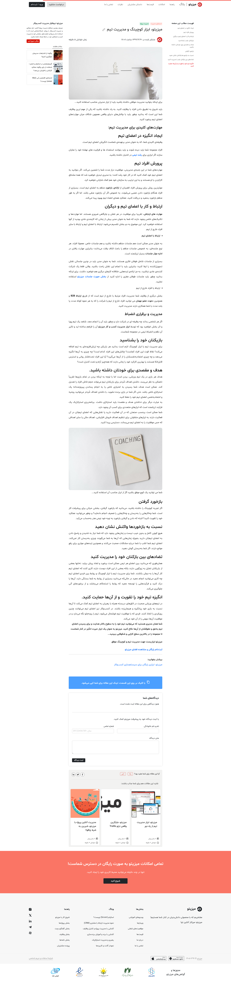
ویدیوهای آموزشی (136, 917)
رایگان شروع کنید (33, 41)
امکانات (161, 4)
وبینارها (140, 923)
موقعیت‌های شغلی (135, 928)
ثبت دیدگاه (78, 760)
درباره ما (140, 940)
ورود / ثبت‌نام (37, 4)
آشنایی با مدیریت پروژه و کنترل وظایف (98, 928)
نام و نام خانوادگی (151, 726)
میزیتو (199, 958)
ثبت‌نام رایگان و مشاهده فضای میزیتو (143, 649)
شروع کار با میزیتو (62, 917)
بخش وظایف (64, 934)
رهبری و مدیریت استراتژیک (103, 940)
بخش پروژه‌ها (64, 923)
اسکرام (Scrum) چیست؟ (103, 917)
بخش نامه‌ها (64, 940)
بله (130, 774)
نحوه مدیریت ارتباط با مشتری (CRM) (99, 923)
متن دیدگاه (154, 738)
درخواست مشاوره (56, 4)
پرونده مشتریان (63, 945)
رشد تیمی (137, 155)
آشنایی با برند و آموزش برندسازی (100, 934)
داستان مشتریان (135, 4)
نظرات (120, 4)
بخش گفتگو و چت (62, 928)
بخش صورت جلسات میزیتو (91, 276)
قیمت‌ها (150, 4)
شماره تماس (109, 726)
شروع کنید (115, 880)
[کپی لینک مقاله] (103, 30)
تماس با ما (108, 4)
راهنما (172, 4)
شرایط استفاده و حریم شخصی (41, 958)
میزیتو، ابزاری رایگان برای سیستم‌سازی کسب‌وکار (138, 664)
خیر (123, 774)
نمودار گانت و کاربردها (105, 945)
